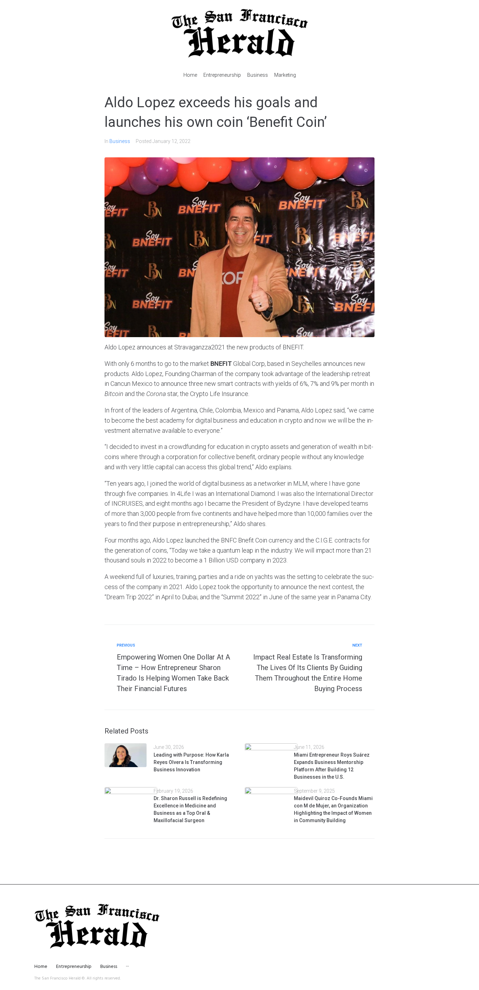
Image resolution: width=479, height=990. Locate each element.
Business (119, 141)
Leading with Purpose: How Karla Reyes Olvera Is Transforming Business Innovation (191, 762)
